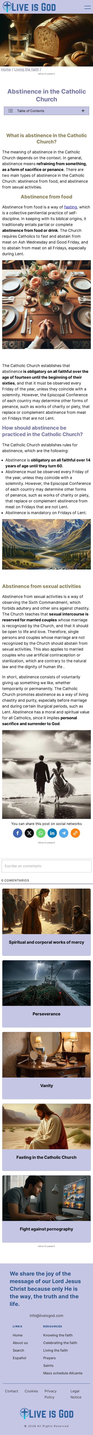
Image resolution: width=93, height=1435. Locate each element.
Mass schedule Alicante (62, 1373)
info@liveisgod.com (46, 1315)
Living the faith (26, 69)
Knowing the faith (58, 1335)
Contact (11, 1391)
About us (20, 1343)
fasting (70, 207)
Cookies (31, 1391)
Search (18, 1350)
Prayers (49, 1358)
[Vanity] (46, 1065)
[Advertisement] (46, 81)
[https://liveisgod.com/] (29, 7)
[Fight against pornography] (46, 1208)
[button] (46, 111)
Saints (48, 1365)
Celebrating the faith (60, 1343)
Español (19, 1358)
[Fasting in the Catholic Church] (46, 1137)
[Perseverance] (46, 993)
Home (6, 69)
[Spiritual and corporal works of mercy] (46, 922)
